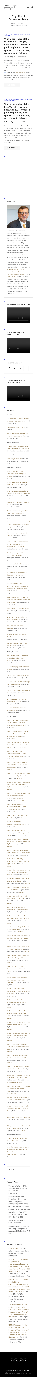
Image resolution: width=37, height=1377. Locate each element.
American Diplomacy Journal (15, 269)
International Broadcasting (14, 34)
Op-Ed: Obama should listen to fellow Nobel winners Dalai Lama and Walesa (18, 1089)
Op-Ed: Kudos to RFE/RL (15, 815)
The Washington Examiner (19, 274)
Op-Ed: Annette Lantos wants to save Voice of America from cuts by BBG (18, 1046)
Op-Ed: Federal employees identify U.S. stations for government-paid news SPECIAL (18, 980)
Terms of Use (19, 1373)
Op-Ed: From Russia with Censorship (18, 1117)
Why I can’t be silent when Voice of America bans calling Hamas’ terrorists (17, 658)
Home (13, 23)
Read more (11, 85)
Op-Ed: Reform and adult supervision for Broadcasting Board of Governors (18, 796)
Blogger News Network (14, 1082)
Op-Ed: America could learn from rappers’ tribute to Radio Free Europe (17, 1013)
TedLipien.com (20, 73)
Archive (12, 728)
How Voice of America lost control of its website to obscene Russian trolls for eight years (18, 524)
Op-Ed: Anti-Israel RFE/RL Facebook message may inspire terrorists (16, 753)
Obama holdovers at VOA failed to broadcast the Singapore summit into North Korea (18, 599)
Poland (28, 99)
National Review (12, 272)
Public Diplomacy (10, 101)
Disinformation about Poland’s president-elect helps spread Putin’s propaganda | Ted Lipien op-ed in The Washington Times (18, 1202)
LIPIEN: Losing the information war (18, 675)
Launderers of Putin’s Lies (15, 427)
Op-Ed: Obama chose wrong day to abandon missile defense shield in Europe (18, 1108)
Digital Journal (11, 277)
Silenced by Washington (14, 459)
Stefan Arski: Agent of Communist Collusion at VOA (17, 1339)
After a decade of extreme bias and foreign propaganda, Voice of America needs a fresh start (18, 544)
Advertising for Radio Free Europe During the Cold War (18, 1319)
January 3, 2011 (21, 57)
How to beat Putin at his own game (18, 564)
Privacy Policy (28, 1373)
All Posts (20, 23)
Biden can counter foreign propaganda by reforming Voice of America (17, 473)
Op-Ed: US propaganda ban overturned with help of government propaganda (18, 991)
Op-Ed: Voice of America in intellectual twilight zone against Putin (17, 807)
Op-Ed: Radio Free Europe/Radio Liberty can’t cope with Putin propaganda (17, 723)
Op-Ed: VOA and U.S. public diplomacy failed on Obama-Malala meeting (17, 969)
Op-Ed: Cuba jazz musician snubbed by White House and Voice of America (18, 734)
